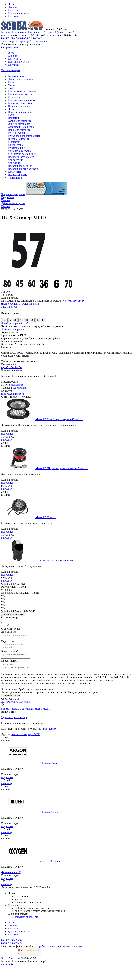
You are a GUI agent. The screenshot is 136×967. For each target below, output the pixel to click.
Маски (11, 85)
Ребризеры (14, 141)
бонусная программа (26, 916)
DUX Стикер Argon (47, 763)
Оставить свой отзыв (13, 614)
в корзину (6, 439)
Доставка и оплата (18, 13)
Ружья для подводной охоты (24, 135)
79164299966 (49, 728)
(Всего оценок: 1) (11, 872)
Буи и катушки (16, 132)
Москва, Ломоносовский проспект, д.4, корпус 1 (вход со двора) (37, 32)
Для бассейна (15, 159)
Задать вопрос (9, 306)
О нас (11, 4)
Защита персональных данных (65, 946)
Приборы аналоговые (20, 112)
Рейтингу (13, 701)
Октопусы (14, 109)
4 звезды (15, 708)
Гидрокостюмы (16, 76)
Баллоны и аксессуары (21, 103)
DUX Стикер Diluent (47, 812)
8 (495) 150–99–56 (11, 38)
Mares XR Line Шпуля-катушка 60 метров (59, 419)
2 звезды (35, 708)
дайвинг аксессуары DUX (25, 734)
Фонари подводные (19, 106)
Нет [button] (4, 320)
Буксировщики (16, 147)
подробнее (7, 433)
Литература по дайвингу (22, 153)
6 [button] (10, 320)
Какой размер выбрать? (14, 323)
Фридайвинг (15, 177)
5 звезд (5, 708)
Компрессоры (15, 144)
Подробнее (7, 197)
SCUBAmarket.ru (10, 958)
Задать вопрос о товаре (14, 717)
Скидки (12, 7)
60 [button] (15, 320)
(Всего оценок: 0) (11, 303)
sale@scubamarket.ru (12, 393)
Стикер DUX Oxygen (48, 861)
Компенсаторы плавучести (23, 100)
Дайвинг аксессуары (19, 150)
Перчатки (13, 117)
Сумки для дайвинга (19, 120)
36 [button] (32, 320)
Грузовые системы (18, 138)
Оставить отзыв (31, 303)
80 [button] (26, 320)
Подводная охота (17, 174)
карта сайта (7, 964)
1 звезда (45, 708)
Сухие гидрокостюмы (20, 79)
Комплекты (14, 171)
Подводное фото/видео (21, 156)
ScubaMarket (16, 384)
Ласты (11, 82)
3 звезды (25, 708)
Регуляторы (14, 97)
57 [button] (43, 320)
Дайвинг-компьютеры (20, 94)
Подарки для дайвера (20, 165)
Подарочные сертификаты (23, 168)
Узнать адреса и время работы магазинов (24, 41)
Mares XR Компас (46, 517)
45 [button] (38, 320)
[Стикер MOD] (27, 276)
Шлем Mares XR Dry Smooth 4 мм (55, 560)
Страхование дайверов (21, 126)
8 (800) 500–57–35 (32, 38)
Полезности (25, 701)
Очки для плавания (19, 123)
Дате (4, 701)
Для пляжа (14, 162)
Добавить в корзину (12, 329)
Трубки (12, 88)
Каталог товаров (10, 70)
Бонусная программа (13, 194)
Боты (11, 115)
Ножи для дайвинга (19, 129)
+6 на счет (7, 294)
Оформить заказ (10, 47)
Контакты (13, 16)
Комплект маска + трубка (22, 91)
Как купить (14, 10)
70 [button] (21, 320)
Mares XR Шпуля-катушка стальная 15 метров (62, 468)
